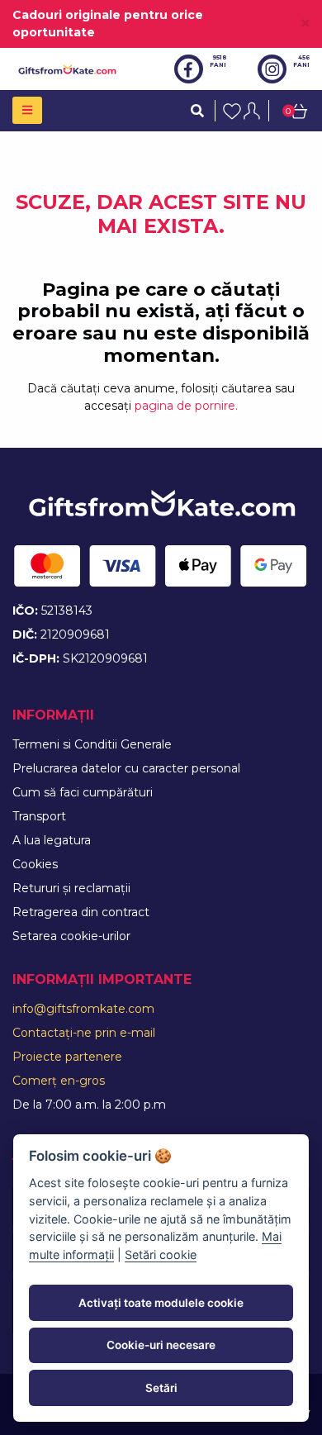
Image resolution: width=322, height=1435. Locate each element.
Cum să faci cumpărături (82, 792)
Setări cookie (161, 1254)
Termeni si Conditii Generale (92, 744)
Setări (161, 1388)
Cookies (35, 864)
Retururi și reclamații (71, 888)
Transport (39, 816)
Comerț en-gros (58, 1080)
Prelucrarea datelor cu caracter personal (126, 768)
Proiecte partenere (67, 1056)
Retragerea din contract (80, 912)
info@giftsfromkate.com (83, 1008)
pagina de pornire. (186, 405)
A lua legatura (51, 840)
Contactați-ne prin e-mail (83, 1032)
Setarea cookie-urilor (71, 936)
